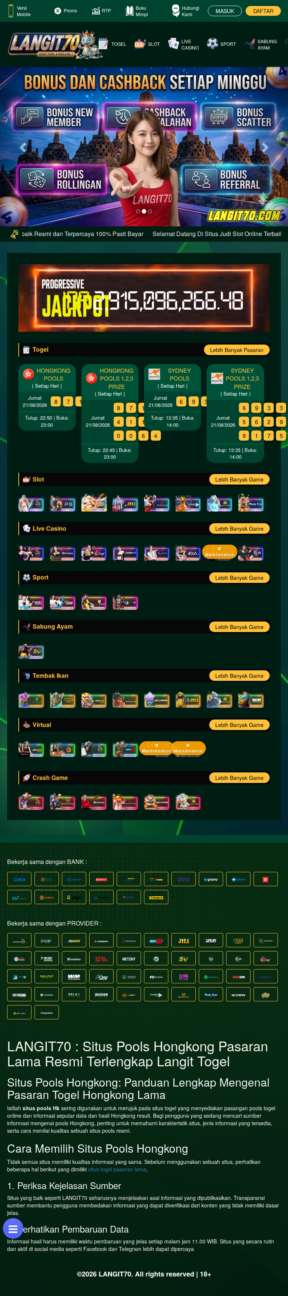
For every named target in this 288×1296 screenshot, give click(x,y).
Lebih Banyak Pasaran (237, 350)
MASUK (225, 11)
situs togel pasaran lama (117, 1169)
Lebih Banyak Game (239, 479)
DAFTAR (263, 11)
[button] (21, 145)
